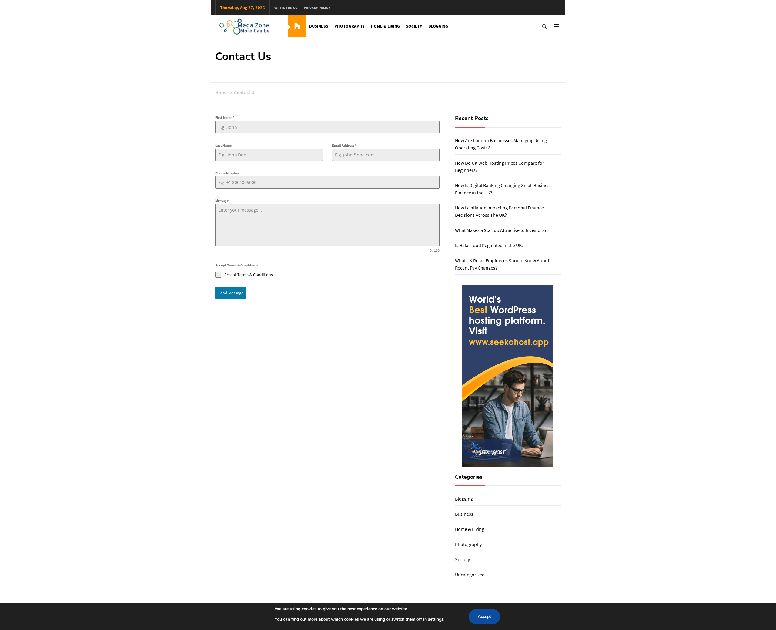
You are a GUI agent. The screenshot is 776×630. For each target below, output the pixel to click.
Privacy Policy (317, 7)
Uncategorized (470, 574)
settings (435, 619)
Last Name (223, 145)
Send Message (230, 293)
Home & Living (385, 26)
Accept (484, 616)
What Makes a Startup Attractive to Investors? (501, 230)
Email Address (344, 145)
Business (318, 26)
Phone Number (227, 173)
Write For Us (286, 7)
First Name (225, 117)
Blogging (438, 26)
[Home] (297, 26)
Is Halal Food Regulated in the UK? (489, 245)
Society (414, 26)
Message (222, 200)
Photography (349, 26)
